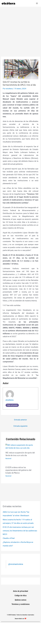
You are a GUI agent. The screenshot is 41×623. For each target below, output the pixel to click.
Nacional (8, 458)
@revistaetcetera (15, 564)
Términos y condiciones (21, 604)
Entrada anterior (20, 420)
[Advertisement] (20, 28)
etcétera (9, 400)
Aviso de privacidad (20, 591)
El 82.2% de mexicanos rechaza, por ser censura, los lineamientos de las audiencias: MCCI (20, 530)
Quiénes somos (20, 600)
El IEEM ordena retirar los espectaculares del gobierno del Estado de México (18, 470)
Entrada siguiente (20, 426)
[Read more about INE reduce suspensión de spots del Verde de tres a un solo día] (20, 446)
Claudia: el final (9, 538)
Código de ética (20, 595)
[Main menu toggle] (37, 3)
